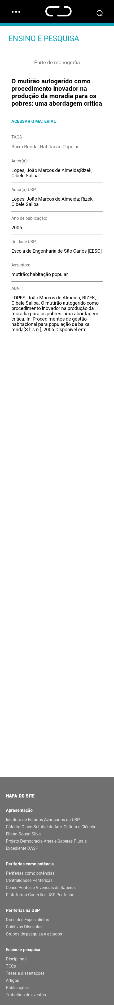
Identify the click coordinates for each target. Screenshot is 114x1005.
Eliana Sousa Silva (23, 833)
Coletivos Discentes (24, 926)
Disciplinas (16, 958)
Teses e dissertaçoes (25, 973)
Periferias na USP (23, 910)
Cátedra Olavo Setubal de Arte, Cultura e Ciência (50, 826)
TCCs (11, 966)
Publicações (17, 987)
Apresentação (19, 810)
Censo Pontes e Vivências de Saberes (41, 887)
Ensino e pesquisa (23, 949)
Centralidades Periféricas (29, 880)
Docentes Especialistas (27, 919)
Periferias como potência (30, 863)
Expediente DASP (22, 848)
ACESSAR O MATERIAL (33, 121)
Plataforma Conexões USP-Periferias (40, 894)
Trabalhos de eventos (26, 994)
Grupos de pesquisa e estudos (34, 934)
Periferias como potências (30, 873)
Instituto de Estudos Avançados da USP (43, 819)
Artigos (12, 980)
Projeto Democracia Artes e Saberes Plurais (46, 841)
